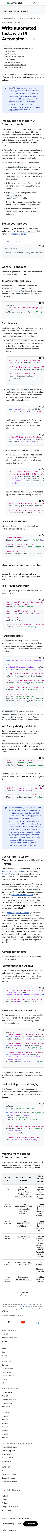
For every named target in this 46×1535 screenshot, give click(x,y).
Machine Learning (8, 1369)
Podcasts (5, 1356)
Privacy (4, 1379)
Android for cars (7, 1403)
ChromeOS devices (9, 1400)
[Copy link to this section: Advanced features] (28, 952)
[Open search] (30, 2)
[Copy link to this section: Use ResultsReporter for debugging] (40, 1084)
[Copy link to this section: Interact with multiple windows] (35, 966)
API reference (7, 1454)
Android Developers (8, 18)
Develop (20, 18)
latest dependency (18, 234)
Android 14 (6, 1427)
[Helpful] (16, 22)
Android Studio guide (9, 1447)
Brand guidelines (23, 1518)
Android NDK (6, 1461)
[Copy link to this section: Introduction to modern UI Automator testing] (27, 124)
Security (5, 1341)
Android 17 (5, 1416)
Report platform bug (9, 1471)
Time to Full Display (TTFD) (22, 895)
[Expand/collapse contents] (14, 46)
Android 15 (5, 1423)
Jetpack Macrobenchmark (12, 871)
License (12, 1518)
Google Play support (9, 1478)
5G (3, 1383)
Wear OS (5, 1396)
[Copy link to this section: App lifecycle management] (31, 586)
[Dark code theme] (40, 245)
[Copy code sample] (42, 245)
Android (5, 1334)
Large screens (7, 1392)
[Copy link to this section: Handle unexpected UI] (26, 636)
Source (4, 1345)
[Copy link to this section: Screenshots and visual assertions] (38, 1010)
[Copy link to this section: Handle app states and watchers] (4, 569)
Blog (3, 1352)
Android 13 (5, 1430)
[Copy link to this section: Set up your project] (29, 224)
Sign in (40, 3)
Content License (24, 1307)
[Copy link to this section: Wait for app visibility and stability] (38, 726)
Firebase (5, 1503)
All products (6, 1510)
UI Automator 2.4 (31, 94)
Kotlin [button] (7, 242)
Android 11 (5, 1438)
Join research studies (9, 1482)
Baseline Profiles (8, 874)
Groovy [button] (18, 242)
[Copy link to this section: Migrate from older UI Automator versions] (29, 1157)
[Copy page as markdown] (34, 39)
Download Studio (8, 1458)
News (4, 1348)
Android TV (6, 1407)
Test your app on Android (15, 11)
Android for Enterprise (9, 1338)
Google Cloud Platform (10, 1507)
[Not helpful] (19, 22)
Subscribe (30, 1524)
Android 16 (6, 1420)
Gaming (5, 1365)
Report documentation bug (11, 1474)
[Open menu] (3, 2)
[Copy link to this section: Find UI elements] (21, 323)
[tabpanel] (23, 251)
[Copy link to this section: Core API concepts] (28, 267)
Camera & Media (8, 1376)
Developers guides (8, 1451)
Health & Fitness (7, 1372)
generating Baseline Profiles (18, 913)
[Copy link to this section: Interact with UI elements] (29, 521)
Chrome (4, 1500)
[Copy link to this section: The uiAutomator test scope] (33, 281)
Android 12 (5, 1434)
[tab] (7, 241)
